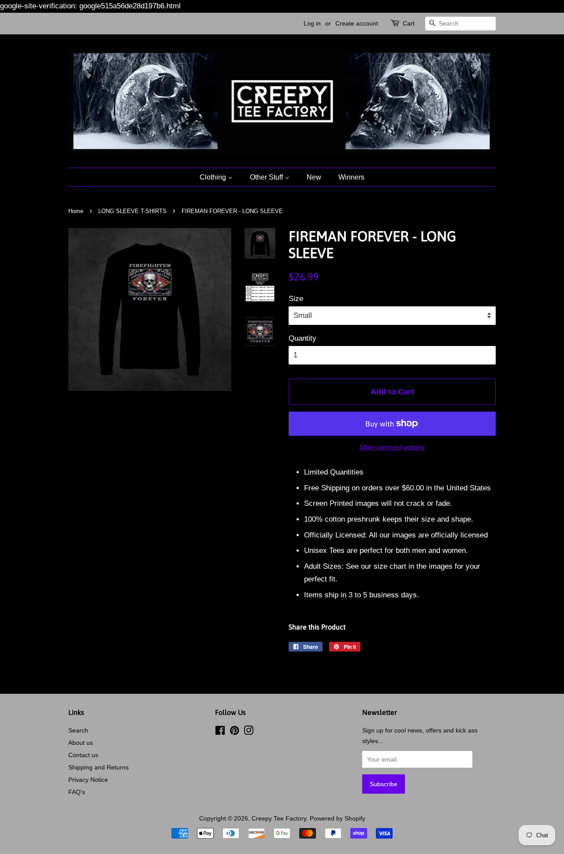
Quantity (302, 338)
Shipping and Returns (98, 767)
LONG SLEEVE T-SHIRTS (132, 211)
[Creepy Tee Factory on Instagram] (248, 732)
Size (296, 298)
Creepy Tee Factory (279, 818)
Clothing (214, 177)
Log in (312, 23)
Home (75, 211)
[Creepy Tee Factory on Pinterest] (234, 732)
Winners (351, 177)
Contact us (83, 754)
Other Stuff (267, 177)
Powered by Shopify (337, 818)
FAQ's (76, 791)
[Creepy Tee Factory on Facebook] (220, 732)
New (314, 177)
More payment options (392, 447)
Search (78, 730)
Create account (356, 23)
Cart (409, 23)
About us (80, 742)
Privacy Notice (88, 779)
